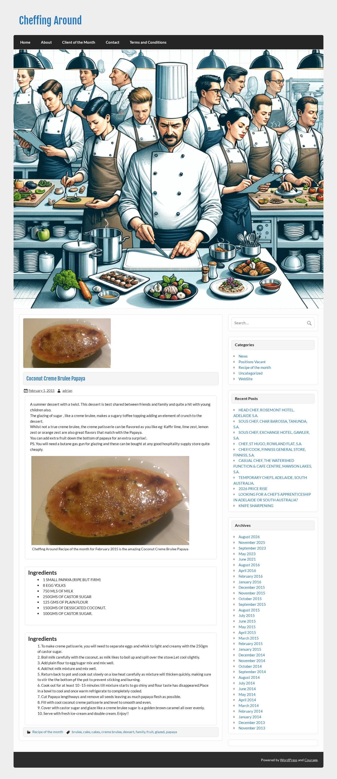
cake (86, 732)
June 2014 (247, 688)
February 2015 (251, 643)
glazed (160, 732)
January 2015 (250, 649)
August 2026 (249, 536)
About (46, 42)
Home (25, 42)
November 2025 (252, 542)
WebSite (246, 379)
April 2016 (247, 570)
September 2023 (252, 548)
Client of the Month (78, 42)
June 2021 (247, 559)
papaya (171, 732)
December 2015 (252, 587)
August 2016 (249, 565)
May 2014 (247, 694)
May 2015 (247, 627)
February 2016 (251, 576)
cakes (96, 732)
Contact (112, 42)
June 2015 (247, 621)
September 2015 (252, 604)
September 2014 (252, 671)
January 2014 (250, 717)
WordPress (288, 760)
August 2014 (249, 677)
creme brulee (111, 732)
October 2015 (250, 598)
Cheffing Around (50, 20)
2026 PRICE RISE (253, 488)
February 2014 (251, 711)
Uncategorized (250, 373)
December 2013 (252, 722)
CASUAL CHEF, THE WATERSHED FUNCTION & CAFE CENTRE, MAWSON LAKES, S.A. (272, 466)
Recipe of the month (47, 732)
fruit (150, 732)
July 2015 (247, 615)
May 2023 (247, 553)
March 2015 (249, 638)
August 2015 (249, 610)
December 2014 (252, 655)
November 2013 (252, 728)
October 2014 (250, 666)
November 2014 (252, 660)
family (140, 732)
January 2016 (250, 582)
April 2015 (247, 632)
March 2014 (249, 705)
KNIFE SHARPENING (256, 505)
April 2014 (247, 700)
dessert (128, 732)
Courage (311, 760)
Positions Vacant (252, 362)
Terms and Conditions (148, 42)
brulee (77, 732)
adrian (67, 390)
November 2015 (252, 593)
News (243, 356)
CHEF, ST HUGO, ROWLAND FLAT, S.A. (270, 443)
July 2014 (247, 683)
